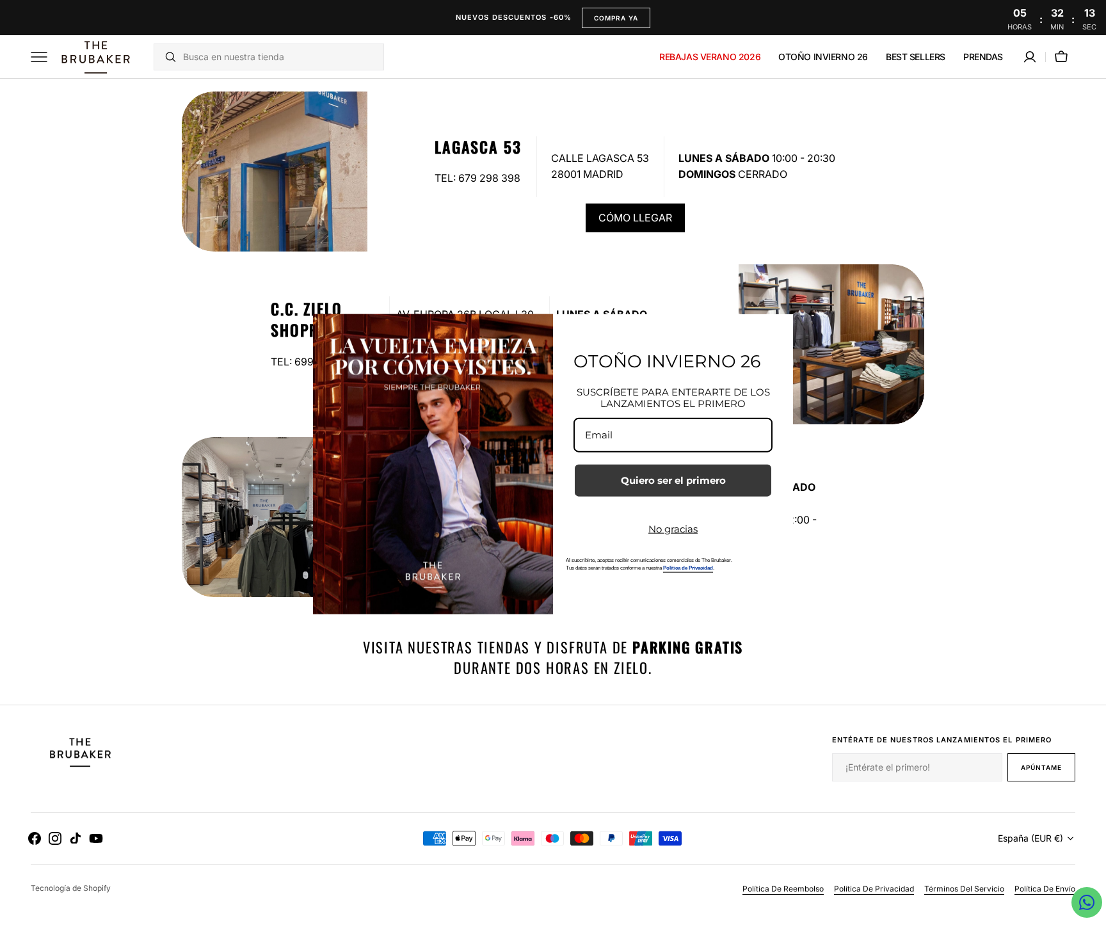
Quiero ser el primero (673, 480)
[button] (1030, 57)
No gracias (673, 529)
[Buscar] (165, 57)
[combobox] (280, 57)
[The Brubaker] (94, 57)
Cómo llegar (635, 217)
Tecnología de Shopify (71, 888)
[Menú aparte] (43, 57)
